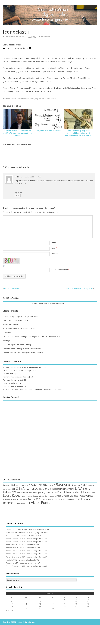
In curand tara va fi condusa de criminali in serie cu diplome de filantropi (32, 389)
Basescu (63, 484)
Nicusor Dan (7, 500)
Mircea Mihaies (61, 495)
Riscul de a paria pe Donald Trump (17, 345)
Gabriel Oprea (36, 493)
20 (12, 606)
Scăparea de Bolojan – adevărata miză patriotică (23, 353)
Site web (54, 254)
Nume (54, 242)
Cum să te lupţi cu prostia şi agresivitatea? (20, 316)
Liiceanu (24, 496)
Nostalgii (6, 341)
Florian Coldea (24, 492)
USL (28, 503)
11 (76, 602)
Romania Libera (46, 500)
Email (54, 248)
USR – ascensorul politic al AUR (15, 320)
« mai (8, 610)
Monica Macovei (79, 495)
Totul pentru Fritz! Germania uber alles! (19, 328)
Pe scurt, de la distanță (12, 380)
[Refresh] (4, 267)
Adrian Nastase (20, 485)
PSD (37, 499)
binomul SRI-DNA (81, 485)
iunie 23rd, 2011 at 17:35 (31, 177)
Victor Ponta (40, 502)
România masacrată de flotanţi (16, 377)
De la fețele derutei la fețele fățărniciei (79, 288)
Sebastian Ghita (58, 499)
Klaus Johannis (82, 492)
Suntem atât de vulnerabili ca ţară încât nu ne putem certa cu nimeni (17, 133)
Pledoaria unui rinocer (12, 288)
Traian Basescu (50, 99)
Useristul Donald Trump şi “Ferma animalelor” (22, 349)
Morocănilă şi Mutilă (11, 324)
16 (53, 604)
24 (64, 606)
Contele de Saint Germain (14, 37)
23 (53, 606)
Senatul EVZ (70, 499)
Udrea (22, 503)
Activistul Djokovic (10, 383)
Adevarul (7, 485)
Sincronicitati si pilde (11, 374)
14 (26, 604)
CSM (40, 489)
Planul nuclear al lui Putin (13, 386)
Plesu (19, 499)
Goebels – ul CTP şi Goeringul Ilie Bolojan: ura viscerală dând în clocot (31, 336)
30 (53, 608)
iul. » (12, 610)
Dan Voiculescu (51, 488)
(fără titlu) (7, 332)
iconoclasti (30, 99)
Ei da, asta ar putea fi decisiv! (48, 131)
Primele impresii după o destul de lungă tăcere (22, 367)
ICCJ (43, 492)
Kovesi (93, 492)
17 (64, 604)
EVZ (14, 492)
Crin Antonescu (27, 488)
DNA (78, 488)
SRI (78, 499)
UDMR (17, 503)
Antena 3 (50, 485)
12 (88, 602)
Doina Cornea (20, 99)
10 (64, 602)
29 (40, 608)
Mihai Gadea (33, 496)
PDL (15, 499)
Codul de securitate (59, 270)
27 (12, 608)
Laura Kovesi (12, 495)
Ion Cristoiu (51, 492)
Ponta (31, 499)
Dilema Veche (67, 488)
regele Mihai (39, 99)
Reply (17, 195)
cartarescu (7, 489)
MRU (91, 496)
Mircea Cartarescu (46, 496)
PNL (25, 499)
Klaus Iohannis (65, 492)
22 (40, 606)
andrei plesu (10, 99)
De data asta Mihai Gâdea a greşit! (17, 370)
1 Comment (45, 37)
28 (26, 608)
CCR (13, 489)
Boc (93, 485)
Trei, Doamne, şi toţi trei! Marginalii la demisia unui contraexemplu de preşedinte (78, 133)
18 (76, 604)
